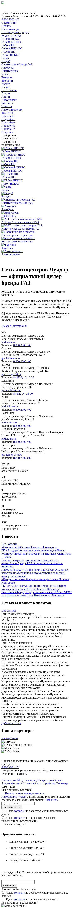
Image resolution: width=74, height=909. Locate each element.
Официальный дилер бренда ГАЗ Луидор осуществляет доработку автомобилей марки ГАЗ (35, 259)
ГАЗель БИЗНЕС (11, 41)
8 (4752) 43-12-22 (23, 377)
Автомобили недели (14, 796)
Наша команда (10, 29)
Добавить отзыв (11, 723)
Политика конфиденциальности (24, 793)
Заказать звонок (34, 799)
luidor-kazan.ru (10, 406)
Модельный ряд (11, 35)
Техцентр (7, 112)
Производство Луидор (15, 32)
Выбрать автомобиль (14, 325)
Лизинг (6, 87)
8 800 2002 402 (10, 19)
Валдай (5, 61)
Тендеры (6, 77)
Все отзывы (8, 610)
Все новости (9, 543)
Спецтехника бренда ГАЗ (17, 64)
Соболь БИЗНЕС (11, 48)
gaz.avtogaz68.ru (11, 374)
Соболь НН (8, 45)
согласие (19, 810)
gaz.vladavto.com (11, 390)
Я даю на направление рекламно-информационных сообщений (29, 819)
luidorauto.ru (8, 438)
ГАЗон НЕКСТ (10, 54)
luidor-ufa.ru (8, 342)
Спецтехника (9, 70)
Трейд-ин (7, 80)
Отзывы (6, 25)
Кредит (5, 83)
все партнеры (9, 738)
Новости (6, 106)
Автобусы (7, 67)
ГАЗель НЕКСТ (11, 38)
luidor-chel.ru (9, 422)
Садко (5, 58)
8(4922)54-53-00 (23, 393)
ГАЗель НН (8, 51)
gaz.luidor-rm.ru (10, 358)
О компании (9, 22)
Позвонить (51, 799)
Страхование (9, 90)
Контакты (7, 103)
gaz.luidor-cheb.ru (11, 454)
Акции (5, 93)
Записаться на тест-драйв (43, 796)
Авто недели (9, 99)
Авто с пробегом (11, 109)
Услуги (5, 74)
